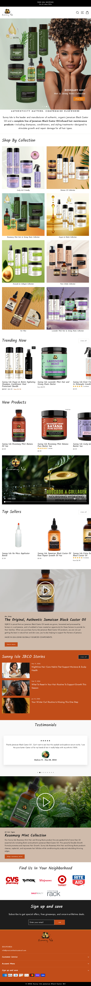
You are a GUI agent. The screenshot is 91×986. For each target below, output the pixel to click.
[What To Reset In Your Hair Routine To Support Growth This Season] (16, 688)
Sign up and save (10, 970)
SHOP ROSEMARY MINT (15, 856)
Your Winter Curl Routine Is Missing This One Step (55, 702)
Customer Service (10, 956)
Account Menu (8, 963)
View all (83, 341)
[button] (78, 386)
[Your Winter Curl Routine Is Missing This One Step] (16, 705)
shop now (79, 99)
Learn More (11, 644)
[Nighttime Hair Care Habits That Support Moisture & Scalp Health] (16, 670)
